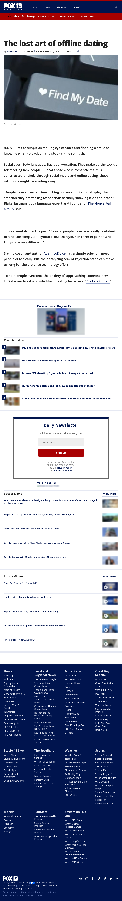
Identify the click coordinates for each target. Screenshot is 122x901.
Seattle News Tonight (45, 679)
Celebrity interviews (14, 780)
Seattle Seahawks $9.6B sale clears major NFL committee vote (35, 557)
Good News (71, 721)
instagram (86, 878)
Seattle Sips (10, 770)
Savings (8, 831)
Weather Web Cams (75, 754)
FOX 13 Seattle (26, 51)
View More (110, 494)
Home (8, 671)
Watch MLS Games (75, 862)
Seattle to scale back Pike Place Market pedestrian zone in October (37, 542)
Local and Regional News (45, 673)
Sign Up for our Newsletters (11, 685)
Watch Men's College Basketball (75, 846)
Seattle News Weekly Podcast (45, 818)
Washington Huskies (105, 777)
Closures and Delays (75, 770)
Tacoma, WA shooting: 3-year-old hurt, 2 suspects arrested (57, 373)
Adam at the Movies (105, 697)
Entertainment (72, 694)
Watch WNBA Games (76, 858)
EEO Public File (11, 730)
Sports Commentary (105, 792)
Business (8, 823)
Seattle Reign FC (103, 774)
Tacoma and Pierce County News (44, 691)
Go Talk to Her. (98, 281)
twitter (110, 878)
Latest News (13, 494)
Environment (71, 717)
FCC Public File (11, 727)
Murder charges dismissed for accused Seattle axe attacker (58, 385)
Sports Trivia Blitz (104, 795)
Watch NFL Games (74, 820)
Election (69, 690)
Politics (68, 686)
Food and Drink (73, 698)
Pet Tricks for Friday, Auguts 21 (19, 639)
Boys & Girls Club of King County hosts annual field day (31, 611)
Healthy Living (72, 713)
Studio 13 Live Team (14, 758)
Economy (9, 827)
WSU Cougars (102, 781)
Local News (71, 675)
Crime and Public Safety (42, 771)
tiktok (98, 878)
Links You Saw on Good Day (104, 725)
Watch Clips (10, 754)
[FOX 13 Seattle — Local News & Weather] (14, 7)
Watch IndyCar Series (76, 841)
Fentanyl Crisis (41, 779)
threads (104, 878)
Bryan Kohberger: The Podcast (45, 838)
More (76, 6)
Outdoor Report (103, 719)
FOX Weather (71, 794)
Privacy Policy (64, 467)
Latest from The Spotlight (42, 756)
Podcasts (40, 812)
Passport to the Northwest (12, 775)
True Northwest (103, 705)
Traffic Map (71, 758)
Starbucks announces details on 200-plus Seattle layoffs (31, 528)
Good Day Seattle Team (104, 685)
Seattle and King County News (42, 685)
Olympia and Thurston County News (45, 707)
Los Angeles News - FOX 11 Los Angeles (44, 734)
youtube (80, 878)
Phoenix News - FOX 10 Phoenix (44, 741)
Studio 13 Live (14, 750)
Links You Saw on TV (14, 693)
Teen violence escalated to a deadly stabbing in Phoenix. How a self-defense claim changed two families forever (50, 501)
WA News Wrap (73, 679)
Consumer (70, 706)
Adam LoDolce (54, 253)
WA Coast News (42, 722)
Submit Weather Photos (103, 710)
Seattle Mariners (103, 758)
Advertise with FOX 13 (15, 719)
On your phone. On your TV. (54, 306)
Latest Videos (14, 576)
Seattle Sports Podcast (41, 824)
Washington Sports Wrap (105, 787)
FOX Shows (10, 701)
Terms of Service (63, 470)
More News (73, 671)
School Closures (103, 715)
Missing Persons (42, 775)
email (116, 878)
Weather (71, 750)
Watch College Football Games (73, 825)
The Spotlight (44, 750)
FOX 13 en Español (74, 725)
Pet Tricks (100, 693)
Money (9, 812)
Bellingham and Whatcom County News (43, 715)
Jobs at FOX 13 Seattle (11, 706)
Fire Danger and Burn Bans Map (76, 783)
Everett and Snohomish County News (44, 699)
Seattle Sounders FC (105, 762)
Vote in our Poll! (47, 483)
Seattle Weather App (75, 762)
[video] (110, 586)
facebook (92, 878)
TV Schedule (10, 697)
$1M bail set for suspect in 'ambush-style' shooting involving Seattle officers (68, 347)
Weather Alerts (72, 766)
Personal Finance (12, 816)
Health (68, 709)
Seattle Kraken (102, 770)
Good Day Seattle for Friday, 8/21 (20, 583)
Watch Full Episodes (44, 761)
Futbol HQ (100, 799)
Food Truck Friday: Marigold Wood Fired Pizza (27, 597)
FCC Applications (12, 734)
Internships (9, 711)
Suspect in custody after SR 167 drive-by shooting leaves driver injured (39, 514)
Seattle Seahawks (104, 754)
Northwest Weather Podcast (44, 831)
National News (72, 683)
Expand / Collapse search (116, 7)
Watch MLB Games (75, 830)
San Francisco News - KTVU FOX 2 (45, 727)
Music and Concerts (75, 702)
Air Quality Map (73, 774)
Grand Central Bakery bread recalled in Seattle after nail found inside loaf (67, 398)
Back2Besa (101, 729)
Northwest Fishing (104, 803)
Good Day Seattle (102, 673)
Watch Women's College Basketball (74, 853)
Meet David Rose (43, 765)
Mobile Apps (10, 679)
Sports (100, 750)
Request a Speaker (13, 715)
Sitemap (69, 732)
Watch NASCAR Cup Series (75, 836)
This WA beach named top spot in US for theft (50, 360)
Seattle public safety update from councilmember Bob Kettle (34, 625)
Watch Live (101, 679)
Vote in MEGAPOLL (105, 689)
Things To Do (102, 701)
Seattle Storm (102, 766)
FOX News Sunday (74, 728)
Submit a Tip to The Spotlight (44, 785)
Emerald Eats (10, 766)
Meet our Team (12, 689)
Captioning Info (12, 723)
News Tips (9, 675)
